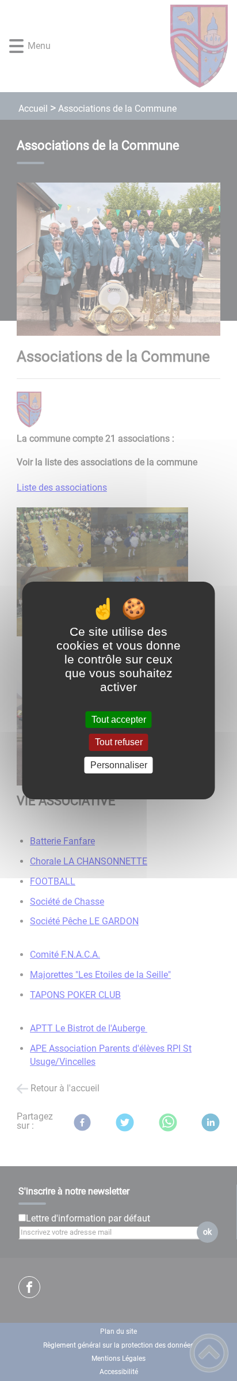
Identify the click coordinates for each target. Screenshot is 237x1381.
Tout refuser (119, 743)
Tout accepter (118, 719)
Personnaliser (118, 765)
